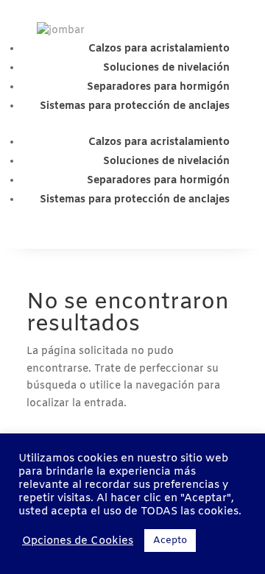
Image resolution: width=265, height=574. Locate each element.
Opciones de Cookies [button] (77, 541)
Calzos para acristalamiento (159, 49)
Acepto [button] (170, 540)
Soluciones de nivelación (166, 68)
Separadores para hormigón (158, 87)
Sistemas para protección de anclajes (135, 106)
